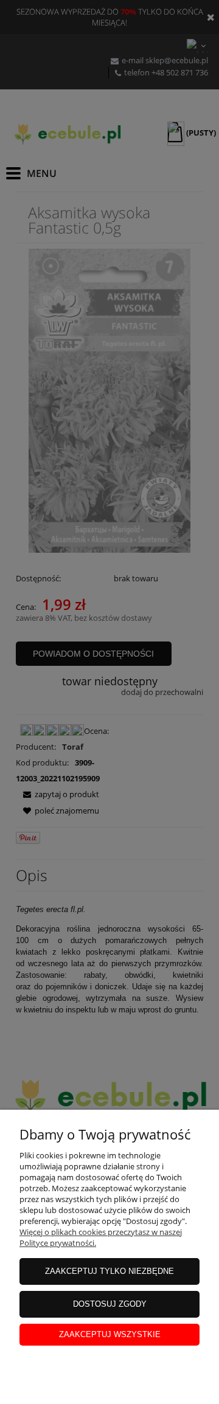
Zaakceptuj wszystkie (110, 1334)
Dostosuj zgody (110, 1304)
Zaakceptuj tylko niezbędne (109, 1271)
